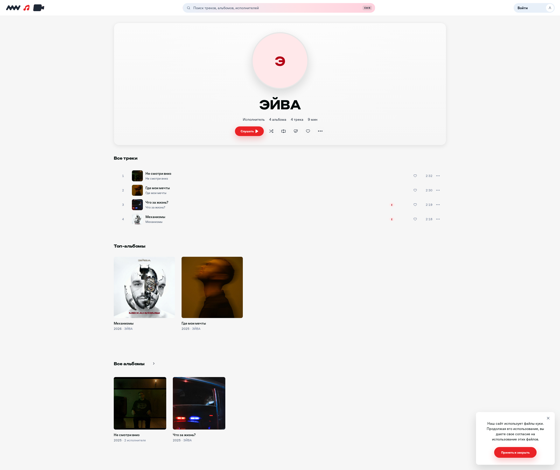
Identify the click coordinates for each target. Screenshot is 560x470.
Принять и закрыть (515, 452)
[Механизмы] (144, 287)
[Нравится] (308, 131)
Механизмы (155, 217)
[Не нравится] (296, 131)
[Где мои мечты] (212, 287)
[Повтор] (283, 131)
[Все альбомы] (154, 363)
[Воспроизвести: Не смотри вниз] (123, 176)
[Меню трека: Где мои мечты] (438, 190)
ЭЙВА (128, 328)
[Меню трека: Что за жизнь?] (438, 204)
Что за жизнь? (156, 202)
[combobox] (272, 7)
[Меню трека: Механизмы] (438, 219)
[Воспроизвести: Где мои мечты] (123, 190)
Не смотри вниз (158, 173)
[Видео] (38, 8)
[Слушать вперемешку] (271, 131)
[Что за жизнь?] (199, 403)
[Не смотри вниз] (140, 403)
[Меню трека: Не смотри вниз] (438, 176)
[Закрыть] (548, 418)
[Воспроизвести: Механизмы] (123, 219)
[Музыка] (26, 8)
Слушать (247, 131)
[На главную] (13, 8)
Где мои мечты (157, 188)
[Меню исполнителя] (320, 131)
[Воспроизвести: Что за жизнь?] (123, 204)
